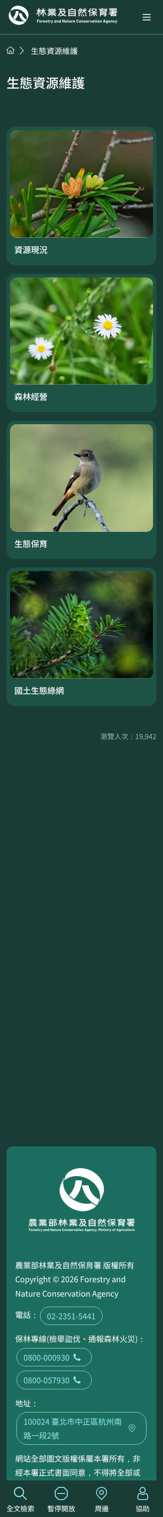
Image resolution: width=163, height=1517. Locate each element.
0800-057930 (46, 1379)
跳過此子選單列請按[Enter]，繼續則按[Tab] (19, 61)
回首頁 (63, 15)
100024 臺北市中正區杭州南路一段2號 (72, 1428)
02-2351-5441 (71, 1315)
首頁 (10, 50)
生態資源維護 (54, 50)
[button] (146, 17)
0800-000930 (46, 1357)
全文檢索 (20, 1508)
